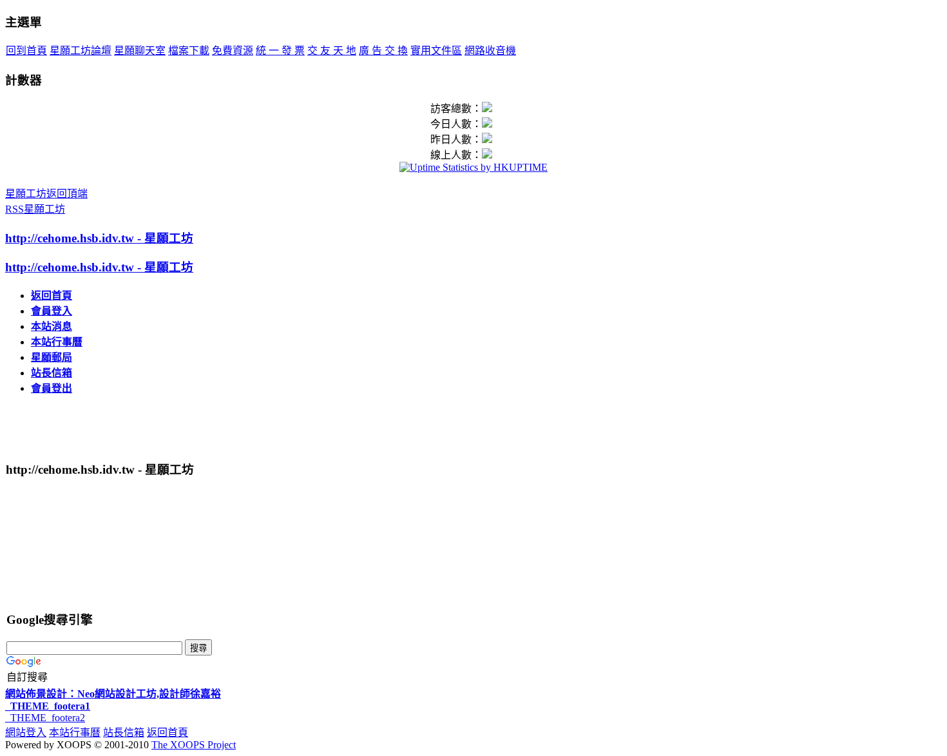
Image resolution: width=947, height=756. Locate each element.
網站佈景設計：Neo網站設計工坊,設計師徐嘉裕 (113, 693)
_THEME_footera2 (45, 717)
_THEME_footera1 (47, 706)
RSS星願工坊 (35, 209)
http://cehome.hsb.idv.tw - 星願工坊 (99, 238)
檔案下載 (188, 50)
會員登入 (51, 310)
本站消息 (51, 326)
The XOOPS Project (193, 744)
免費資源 (232, 50)
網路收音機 (490, 50)
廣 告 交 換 (383, 50)
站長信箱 (51, 372)
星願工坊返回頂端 (46, 193)
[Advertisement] (157, 426)
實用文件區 (436, 50)
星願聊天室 (140, 50)
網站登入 (25, 732)
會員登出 (51, 388)
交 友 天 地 (331, 50)
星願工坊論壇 (80, 50)
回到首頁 (26, 50)
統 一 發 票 (280, 50)
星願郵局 (51, 357)
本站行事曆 (56, 341)
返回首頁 (51, 295)
